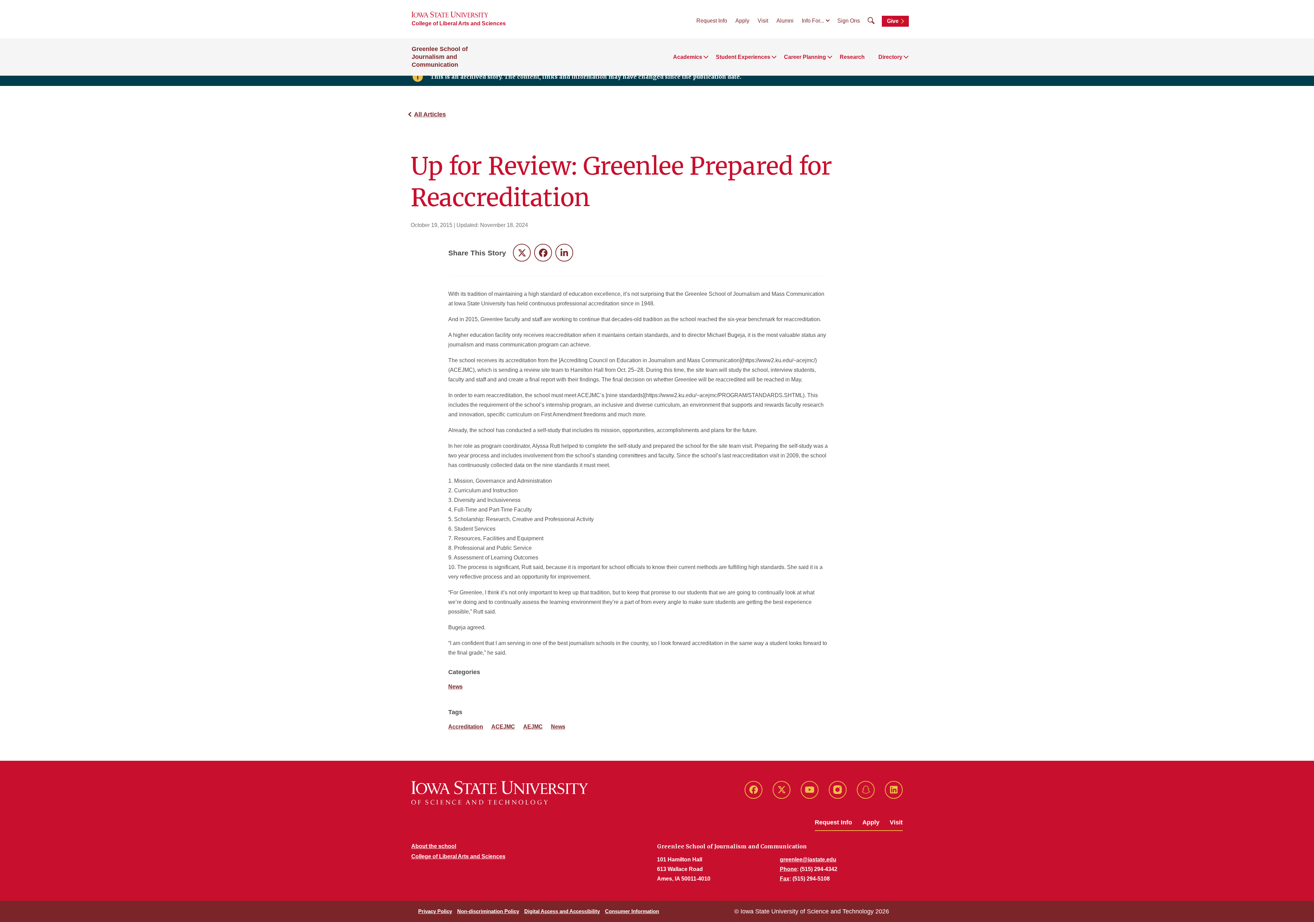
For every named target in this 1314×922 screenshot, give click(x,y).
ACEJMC (503, 727)
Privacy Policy (435, 911)
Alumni (785, 21)
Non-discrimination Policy (488, 911)
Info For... (813, 21)
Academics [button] (687, 57)
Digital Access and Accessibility (562, 911)
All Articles (430, 114)
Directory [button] (890, 57)
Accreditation (465, 727)
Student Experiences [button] (743, 57)
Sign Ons (848, 21)
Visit (763, 21)
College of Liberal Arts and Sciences (459, 23)
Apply (742, 21)
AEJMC (533, 727)
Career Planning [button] (805, 57)
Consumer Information (632, 911)
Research (852, 57)
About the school (433, 846)
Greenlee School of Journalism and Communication (440, 57)
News (455, 687)
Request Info (711, 21)
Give (893, 21)
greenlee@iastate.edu (808, 859)
